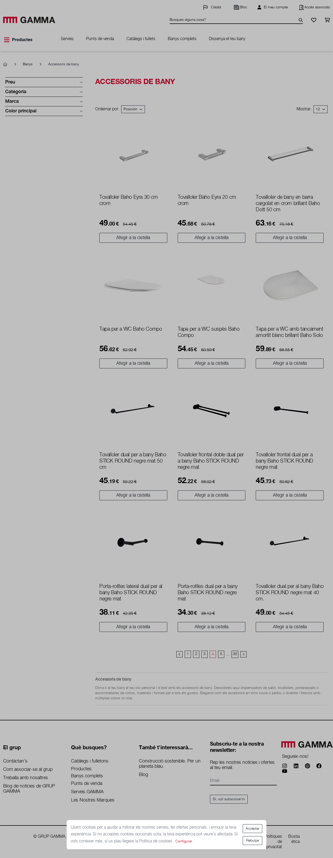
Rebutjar (252, 840)
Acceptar (252, 828)
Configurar (183, 841)
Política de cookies (156, 841)
